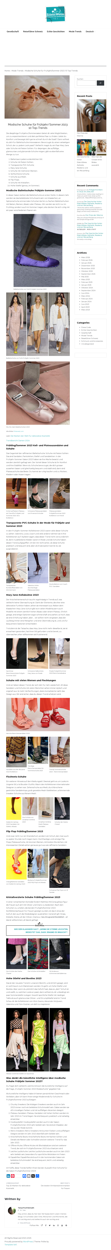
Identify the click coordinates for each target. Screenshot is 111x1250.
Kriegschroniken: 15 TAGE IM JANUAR (98, 119)
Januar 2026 (86, 263)
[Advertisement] (55, 51)
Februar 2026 (86, 260)
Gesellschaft (13, 31)
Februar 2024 (87, 299)
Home (7, 71)
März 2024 (85, 296)
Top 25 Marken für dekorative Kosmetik (18, 1187)
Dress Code (86, 327)
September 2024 (88, 290)
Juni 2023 (85, 304)
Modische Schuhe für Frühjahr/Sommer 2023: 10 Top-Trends (51, 71)
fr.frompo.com (81, 190)
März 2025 (85, 279)
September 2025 (88, 274)
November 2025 (88, 268)
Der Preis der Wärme (94, 215)
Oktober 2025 (87, 271)
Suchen (80, 79)
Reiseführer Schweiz (33, 31)
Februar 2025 (86, 282)
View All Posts (25, 1223)
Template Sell (11, 1245)
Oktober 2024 (87, 288)
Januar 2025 (86, 285)
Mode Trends (75, 31)
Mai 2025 (85, 277)
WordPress (28, 1242)
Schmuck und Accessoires (92, 341)
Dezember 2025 (88, 266)
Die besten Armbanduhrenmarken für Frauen (55, 1187)
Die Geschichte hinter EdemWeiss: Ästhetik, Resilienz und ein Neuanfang (89, 203)
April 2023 (85, 307)
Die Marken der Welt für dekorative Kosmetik (30, 436)
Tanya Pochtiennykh (26, 1208)
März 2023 (85, 310)
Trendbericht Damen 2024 (18, 441)
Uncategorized (87, 344)
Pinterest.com (19, 431)
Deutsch (90, 31)
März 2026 (85, 257)
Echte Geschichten (56, 31)
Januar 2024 (86, 301)
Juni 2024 (85, 293)
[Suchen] (100, 83)
